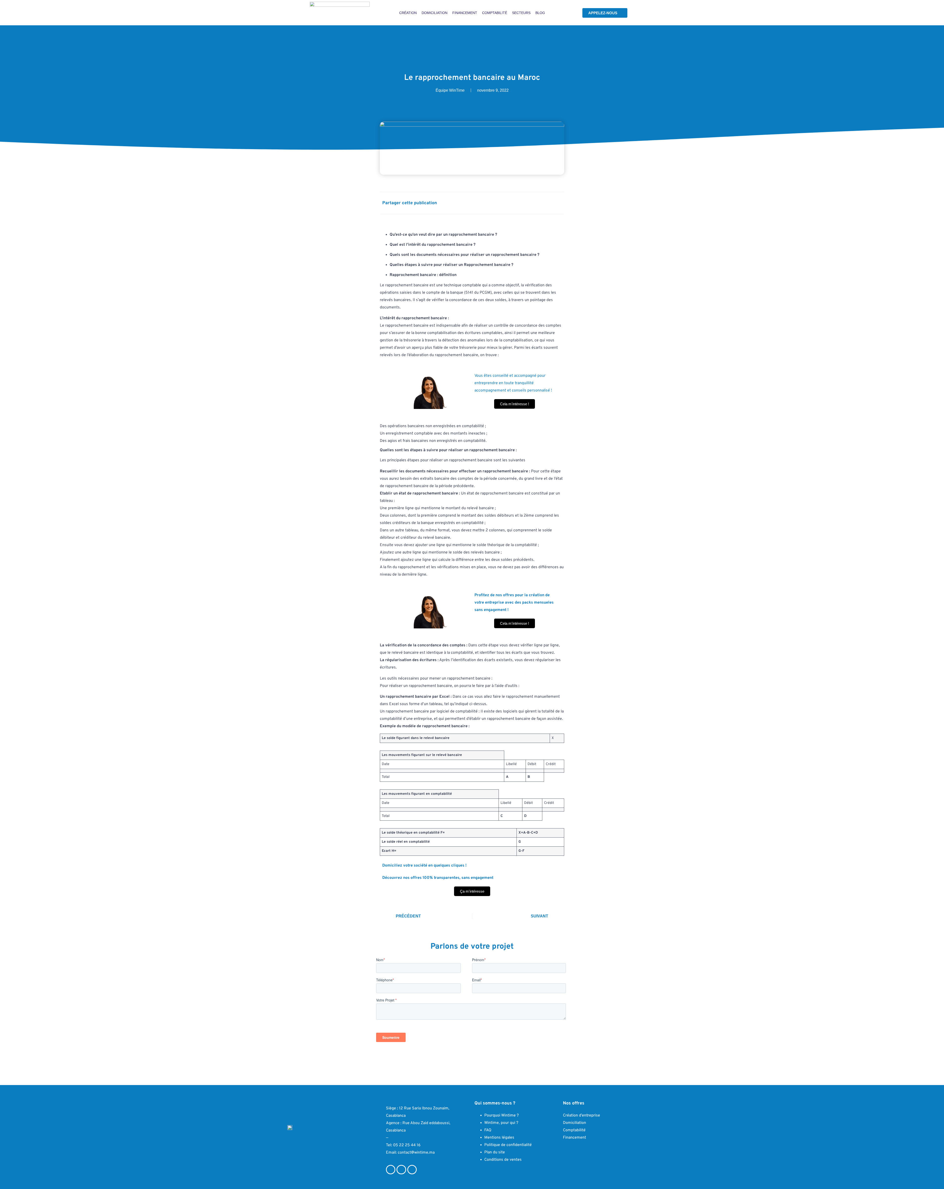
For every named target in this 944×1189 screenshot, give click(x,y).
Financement (464, 13)
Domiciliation (434, 13)
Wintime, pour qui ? (501, 1122)
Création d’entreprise (581, 1115)
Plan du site (494, 1152)
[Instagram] (401, 1169)
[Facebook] (390, 1169)
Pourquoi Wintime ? (501, 1115)
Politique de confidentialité (508, 1145)
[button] (525, 202)
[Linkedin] (412, 1169)
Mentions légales (499, 1137)
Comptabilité (494, 13)
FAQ (487, 1130)
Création (408, 13)
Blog (540, 13)
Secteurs (521, 13)
